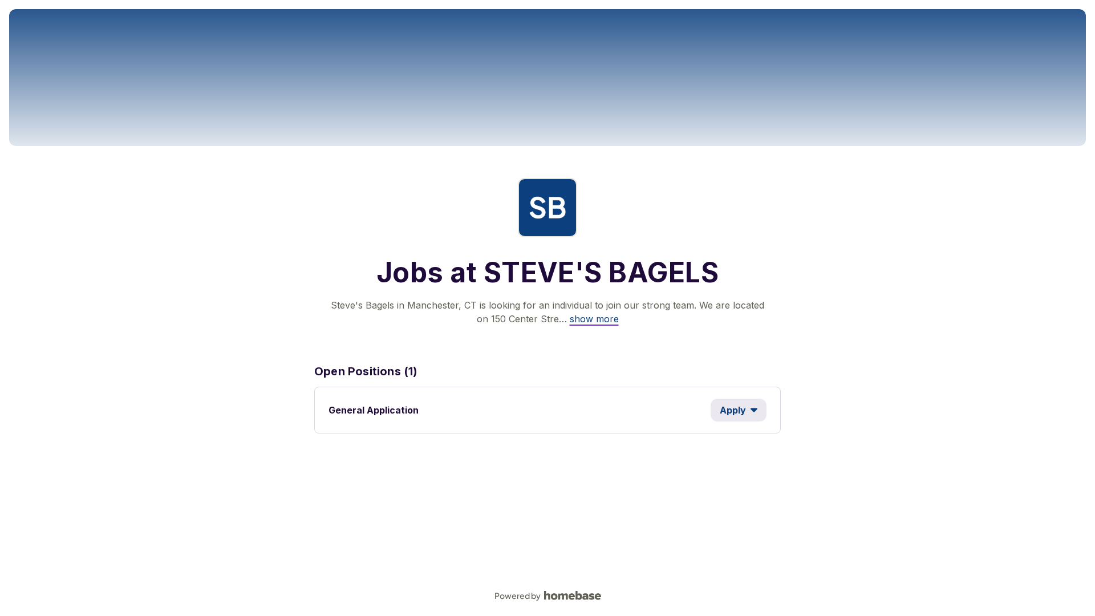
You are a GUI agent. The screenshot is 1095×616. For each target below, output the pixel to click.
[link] (594, 318)
